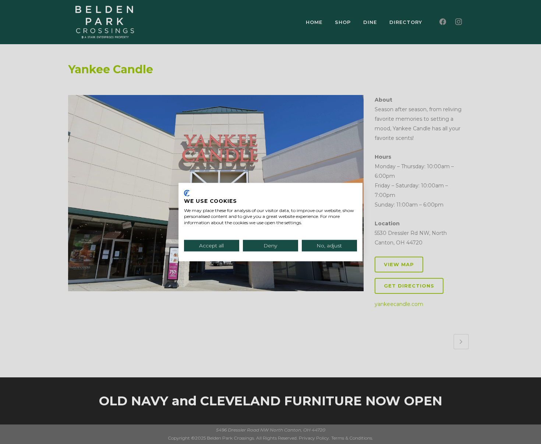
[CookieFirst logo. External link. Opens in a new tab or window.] (187, 193)
